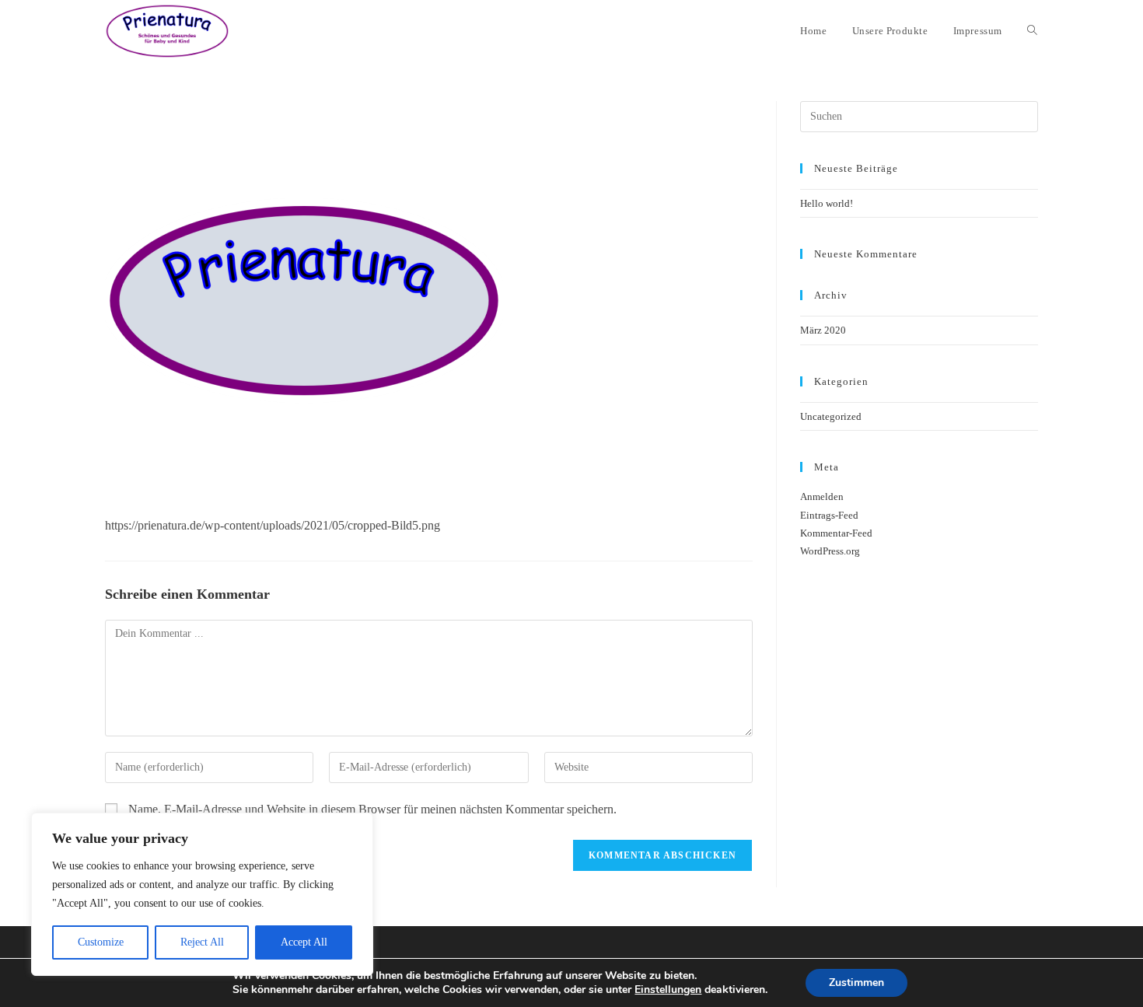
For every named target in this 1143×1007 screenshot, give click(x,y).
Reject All (202, 942)
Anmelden (822, 496)
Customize (101, 942)
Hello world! (826, 203)
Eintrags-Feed (829, 515)
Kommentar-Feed (836, 533)
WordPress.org (830, 551)
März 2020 (823, 330)
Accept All (304, 942)
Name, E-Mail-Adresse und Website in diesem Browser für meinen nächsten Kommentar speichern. (372, 809)
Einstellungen (667, 990)
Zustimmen (856, 982)
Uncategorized (831, 416)
